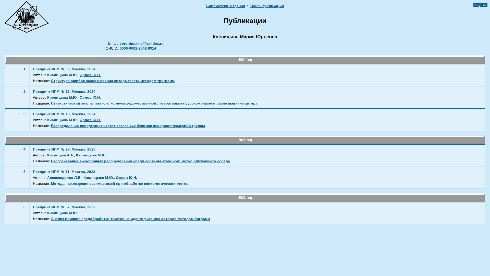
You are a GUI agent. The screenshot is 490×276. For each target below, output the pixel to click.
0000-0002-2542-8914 (138, 48)
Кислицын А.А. (60, 155)
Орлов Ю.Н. (90, 75)
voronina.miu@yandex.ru (142, 43)
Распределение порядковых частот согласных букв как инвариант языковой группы (128, 126)
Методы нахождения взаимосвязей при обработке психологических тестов (120, 184)
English (480, 5)
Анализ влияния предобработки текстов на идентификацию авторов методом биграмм (130, 219)
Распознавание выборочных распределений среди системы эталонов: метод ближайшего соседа (140, 161)
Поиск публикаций (267, 6)
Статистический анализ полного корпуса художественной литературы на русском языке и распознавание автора (154, 103)
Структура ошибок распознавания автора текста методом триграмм (113, 81)
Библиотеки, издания (225, 6)
